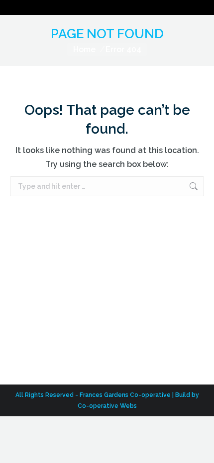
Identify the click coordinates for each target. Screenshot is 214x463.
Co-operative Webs (107, 405)
